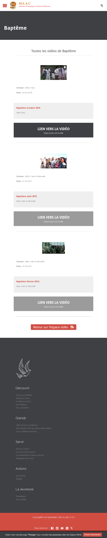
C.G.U (72, 517)
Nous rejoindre (22, 408)
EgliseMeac (52, 517)
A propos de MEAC (24, 395)
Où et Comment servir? (25, 452)
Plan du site (63, 517)
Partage (19, 479)
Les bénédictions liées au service (30, 455)
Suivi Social (20, 476)
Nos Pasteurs (21, 405)
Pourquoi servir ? (23, 449)
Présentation (21, 496)
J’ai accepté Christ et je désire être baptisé (33, 428)
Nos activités (21, 499)
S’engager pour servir (25, 458)
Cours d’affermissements (26, 431)
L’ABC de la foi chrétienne (26, 425)
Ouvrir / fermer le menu (5, 5)
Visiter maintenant (92, 535)
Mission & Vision (23, 398)
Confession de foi (23, 401)
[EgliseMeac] (54, 5)
